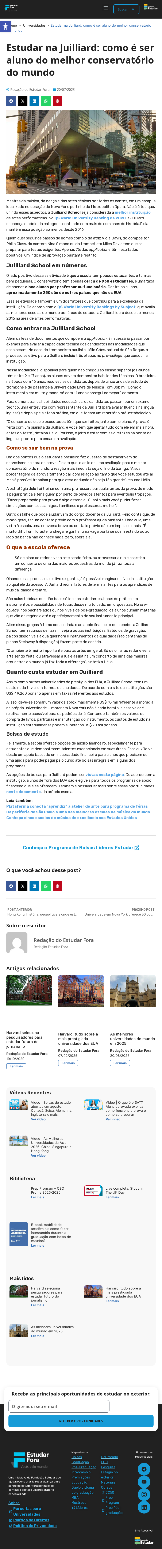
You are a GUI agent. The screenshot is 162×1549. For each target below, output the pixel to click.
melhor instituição (133, 212)
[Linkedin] (144, 1507)
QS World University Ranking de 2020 (90, 218)
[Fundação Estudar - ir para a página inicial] (151, 7)
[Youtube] (144, 1482)
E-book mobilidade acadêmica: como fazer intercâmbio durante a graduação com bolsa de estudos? (51, 1233)
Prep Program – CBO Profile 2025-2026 (47, 1190)
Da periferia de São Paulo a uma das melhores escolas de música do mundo (78, 812)
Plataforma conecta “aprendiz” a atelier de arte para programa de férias (77, 806)
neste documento (23, 791)
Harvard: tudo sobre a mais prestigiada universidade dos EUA (78, 1038)
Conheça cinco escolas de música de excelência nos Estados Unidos (71, 817)
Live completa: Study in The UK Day (124, 1190)
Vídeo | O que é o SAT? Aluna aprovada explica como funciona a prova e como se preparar (126, 1108)
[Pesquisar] (133, 9)
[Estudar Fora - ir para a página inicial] (11, 8)
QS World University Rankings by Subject (96, 307)
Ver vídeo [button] (38, 1119)
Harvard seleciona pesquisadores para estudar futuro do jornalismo (24, 1039)
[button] (105, 7)
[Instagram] (144, 1494)
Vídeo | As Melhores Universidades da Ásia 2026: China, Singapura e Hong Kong (51, 1144)
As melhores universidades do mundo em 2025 (132, 1038)
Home (12, 25)
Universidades (34, 25)
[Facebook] (144, 1469)
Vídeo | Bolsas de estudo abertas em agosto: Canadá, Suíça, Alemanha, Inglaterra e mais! (51, 1108)
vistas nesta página (104, 774)
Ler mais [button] (16, 1066)
